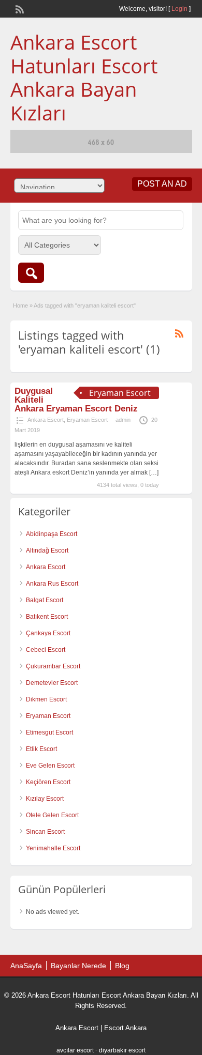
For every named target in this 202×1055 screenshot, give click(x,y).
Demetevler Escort (52, 682)
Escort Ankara (125, 1028)
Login (179, 8)
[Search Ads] (31, 273)
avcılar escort (75, 1050)
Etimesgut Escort (49, 732)
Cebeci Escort (45, 649)
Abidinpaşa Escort (51, 534)
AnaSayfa (26, 965)
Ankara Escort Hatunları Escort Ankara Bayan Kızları (83, 77)
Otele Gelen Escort (52, 815)
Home (20, 305)
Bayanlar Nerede (78, 965)
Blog (122, 965)
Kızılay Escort (45, 798)
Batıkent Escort (47, 616)
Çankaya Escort (48, 633)
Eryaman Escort (87, 420)
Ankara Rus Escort (52, 583)
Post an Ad (162, 183)
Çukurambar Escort (53, 666)
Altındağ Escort (47, 550)
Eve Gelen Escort (50, 765)
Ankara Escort (45, 420)
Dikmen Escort (46, 699)
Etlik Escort (41, 749)
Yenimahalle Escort (53, 848)
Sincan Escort (45, 831)
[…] (153, 472)
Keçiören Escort (48, 782)
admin (123, 420)
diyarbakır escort (122, 1050)
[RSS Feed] (19, 8)
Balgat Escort (44, 600)
